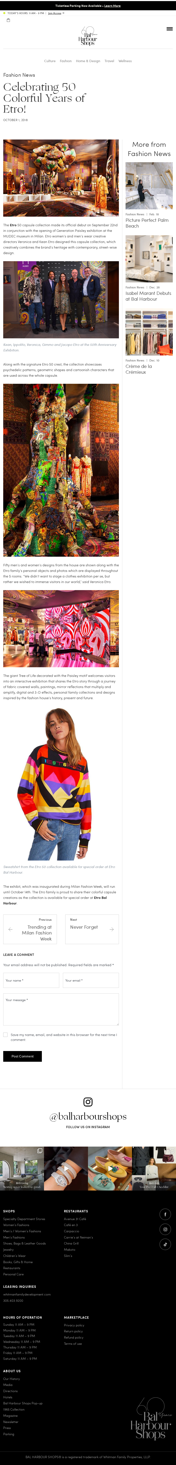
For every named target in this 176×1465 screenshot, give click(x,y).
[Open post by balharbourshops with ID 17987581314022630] (154, 1169)
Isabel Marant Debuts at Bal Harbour (148, 296)
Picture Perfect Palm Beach (147, 223)
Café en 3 (71, 1225)
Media (7, 1385)
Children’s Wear (14, 1256)
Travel (109, 60)
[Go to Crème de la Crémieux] (149, 310)
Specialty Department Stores (24, 1219)
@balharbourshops (88, 1117)
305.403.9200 (13, 1300)
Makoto (69, 1249)
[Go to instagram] (165, 1229)
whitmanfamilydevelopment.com (27, 1294)
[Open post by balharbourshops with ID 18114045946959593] (66, 1169)
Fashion (66, 60)
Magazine (10, 1415)
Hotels (7, 1397)
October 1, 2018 (15, 120)
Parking (8, 1434)
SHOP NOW (137, 5)
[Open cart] (8, 20)
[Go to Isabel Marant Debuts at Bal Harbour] (149, 237)
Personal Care (13, 1274)
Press (7, 1428)
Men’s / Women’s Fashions (22, 1231)
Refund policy (73, 1337)
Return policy (73, 1331)
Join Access (54, 13)
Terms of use (73, 1343)
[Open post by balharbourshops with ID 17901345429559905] (110, 1169)
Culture (50, 60)
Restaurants (11, 1268)
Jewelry (8, 1249)
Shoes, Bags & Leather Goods (24, 1243)
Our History (11, 1379)
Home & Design (88, 60)
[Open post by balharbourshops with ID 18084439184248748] (22, 1169)
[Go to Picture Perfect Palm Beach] (149, 164)
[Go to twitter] (165, 1244)
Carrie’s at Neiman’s (78, 1237)
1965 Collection (13, 1409)
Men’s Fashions (14, 1237)
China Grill (71, 1243)
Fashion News (19, 74)
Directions (10, 1391)
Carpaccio (71, 1231)
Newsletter (10, 1422)
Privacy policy (74, 1325)
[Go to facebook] (165, 1214)
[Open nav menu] (170, 28)
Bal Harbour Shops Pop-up (22, 1403)
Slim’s (68, 1256)
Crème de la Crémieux (139, 369)
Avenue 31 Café (75, 1219)
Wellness (125, 60)
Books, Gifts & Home (18, 1262)
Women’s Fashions (16, 1225)
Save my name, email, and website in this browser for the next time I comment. (64, 1037)
